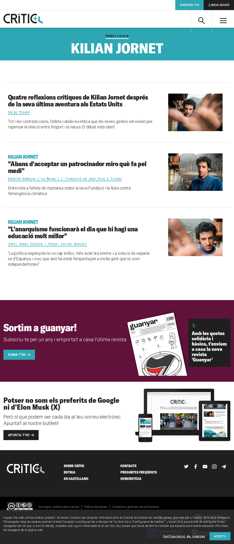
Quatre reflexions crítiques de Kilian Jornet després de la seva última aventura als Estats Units (78, 100)
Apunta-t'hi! (18, 435)
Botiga (69, 472)
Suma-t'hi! (17, 355)
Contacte (128, 466)
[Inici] (26, 469)
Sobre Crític (74, 466)
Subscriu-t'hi (189, 5)
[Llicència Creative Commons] (20, 507)
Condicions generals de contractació (135, 507)
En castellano (76, 478)
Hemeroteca (117, 35)
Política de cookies (95, 507)
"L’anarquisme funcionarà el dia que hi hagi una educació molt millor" (73, 229)
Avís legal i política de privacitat (58, 507)
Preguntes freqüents (138, 472)
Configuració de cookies (184, 536)
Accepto (220, 536)
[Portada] (23, 19)
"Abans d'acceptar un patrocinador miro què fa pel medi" (77, 164)
